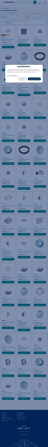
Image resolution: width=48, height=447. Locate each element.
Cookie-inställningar (12, 75)
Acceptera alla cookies (34, 78)
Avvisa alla (22, 78)
